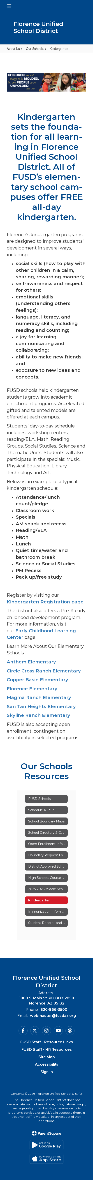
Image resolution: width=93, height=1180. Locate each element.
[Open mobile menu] (9, 6)
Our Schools (35, 48)
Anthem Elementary (31, 662)
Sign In (46, 1072)
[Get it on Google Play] (46, 1145)
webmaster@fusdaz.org (53, 1016)
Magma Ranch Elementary (39, 697)
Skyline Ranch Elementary (38, 715)
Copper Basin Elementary (37, 679)
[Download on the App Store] (46, 1159)
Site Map (46, 1057)
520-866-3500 (54, 1009)
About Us (13, 48)
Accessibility (46, 1064)
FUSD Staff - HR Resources (46, 1049)
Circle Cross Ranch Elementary (44, 671)
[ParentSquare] (46, 1133)
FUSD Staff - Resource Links (46, 1042)
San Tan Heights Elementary (41, 706)
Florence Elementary (32, 688)
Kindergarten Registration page (45, 602)
